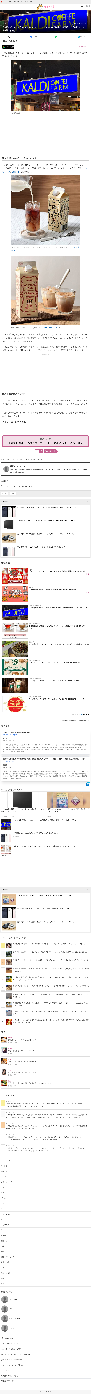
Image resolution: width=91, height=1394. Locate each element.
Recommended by (75, 714)
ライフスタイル (6, 1225)
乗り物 (3, 1230)
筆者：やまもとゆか (17, 466)
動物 (2, 1246)
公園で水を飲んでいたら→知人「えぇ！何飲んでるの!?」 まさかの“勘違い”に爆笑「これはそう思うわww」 (50, 952)
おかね (3, 1176)
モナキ (11, 1328)
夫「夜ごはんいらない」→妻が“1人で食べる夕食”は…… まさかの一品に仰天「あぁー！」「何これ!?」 (49, 944)
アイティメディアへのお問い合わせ (13, 1365)
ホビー (3, 1219)
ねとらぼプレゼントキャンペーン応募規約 (15, 1354)
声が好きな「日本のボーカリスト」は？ (22, 1040)
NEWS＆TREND (27, 486)
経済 (2, 1278)
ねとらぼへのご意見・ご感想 (11, 1349)
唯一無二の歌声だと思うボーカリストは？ (23, 1072)
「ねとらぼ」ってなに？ (9, 1343)
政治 (2, 1268)
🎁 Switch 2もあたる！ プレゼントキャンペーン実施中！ (17, 1)
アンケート (5, 1032)
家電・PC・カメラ (7, 1257)
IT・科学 (4, 1166)
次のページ (50, 451)
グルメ (4, 23)
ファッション (5, 1214)
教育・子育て (5, 1273)
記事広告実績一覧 (7, 1381)
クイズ (3, 1187)
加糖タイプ (16, 172)
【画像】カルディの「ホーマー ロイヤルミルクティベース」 (45, 442)
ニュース (4, 1209)
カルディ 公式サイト (49, 328)
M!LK (11, 1309)
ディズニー (5, 1203)
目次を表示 (82, 47)
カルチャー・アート (8, 1182)
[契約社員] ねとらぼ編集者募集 (12, 1360)
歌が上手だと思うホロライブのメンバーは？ (23, 1051)
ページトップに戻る (45, 1391)
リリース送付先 (6, 1370)
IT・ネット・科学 (10, 486)
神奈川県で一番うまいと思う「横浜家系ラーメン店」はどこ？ (29, 1083)
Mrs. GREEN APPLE (16, 1299)
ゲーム (3, 1198)
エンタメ (4, 1171)
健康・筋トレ (5, 1241)
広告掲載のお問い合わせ (9, 1376)
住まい (3, 1235)
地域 (2, 1251)
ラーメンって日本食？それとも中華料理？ (23, 1061)
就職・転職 (5, 1262)
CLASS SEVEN (14, 1318)
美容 (2, 1284)
